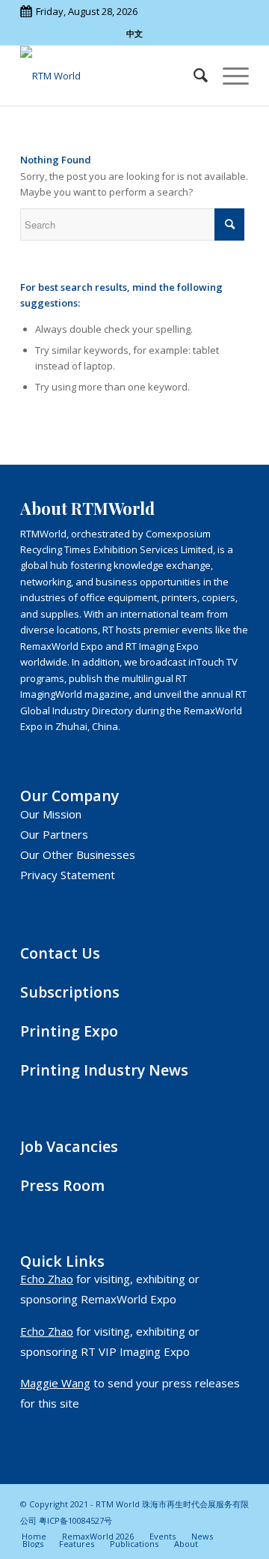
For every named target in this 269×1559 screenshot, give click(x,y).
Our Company (69, 795)
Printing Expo (69, 1031)
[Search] (193, 76)
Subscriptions (70, 992)
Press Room (62, 1185)
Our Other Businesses (77, 854)
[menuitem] (193, 76)
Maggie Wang (55, 1382)
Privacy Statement (67, 874)
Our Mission (50, 813)
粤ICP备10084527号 (75, 1520)
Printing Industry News (104, 1070)
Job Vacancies (69, 1146)
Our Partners (54, 834)
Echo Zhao (46, 1278)
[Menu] (228, 76)
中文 (134, 33)
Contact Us (60, 953)
